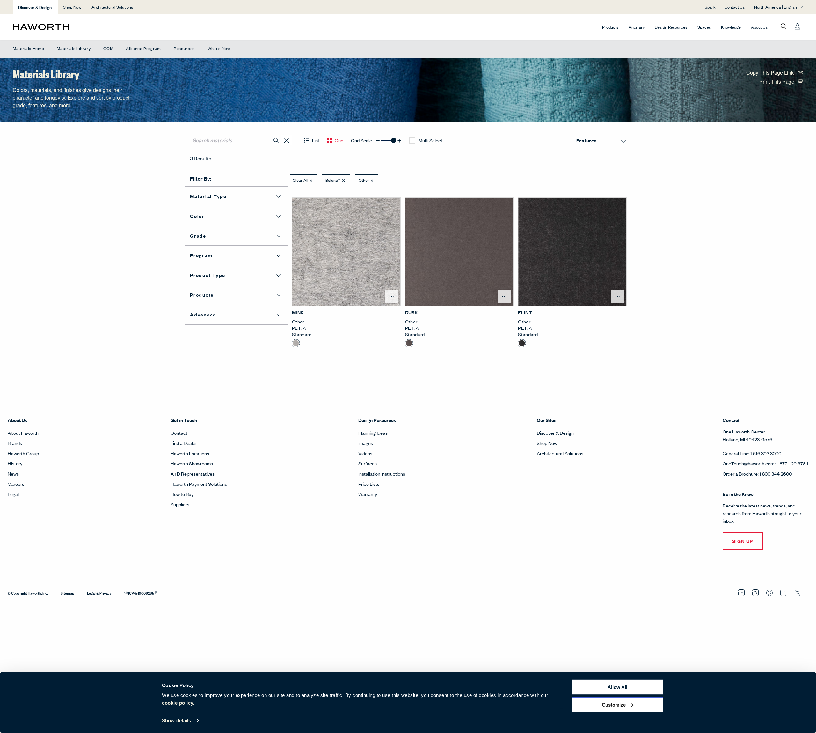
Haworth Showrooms (192, 463)
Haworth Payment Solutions (199, 483)
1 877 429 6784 (792, 463)
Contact (179, 432)
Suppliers (180, 504)
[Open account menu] (797, 26)
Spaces (704, 27)
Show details (176, 720)
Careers (16, 483)
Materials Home (28, 48)
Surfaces (367, 463)
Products (610, 27)
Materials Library (74, 48)
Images (365, 443)
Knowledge (731, 27)
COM (108, 48)
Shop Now (72, 7)
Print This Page (777, 82)
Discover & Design (555, 432)
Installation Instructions (381, 473)
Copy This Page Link (770, 73)
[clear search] (287, 140)
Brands (15, 443)
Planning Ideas (373, 432)
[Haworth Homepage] (92, 27)
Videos (365, 453)
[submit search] (276, 140)
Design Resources (671, 27)
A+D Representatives (193, 473)
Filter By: (200, 178)
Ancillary (637, 27)
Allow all (617, 687)
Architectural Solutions (112, 7)
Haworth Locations (190, 453)
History (15, 463)
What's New (219, 48)
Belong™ (333, 180)
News (13, 473)
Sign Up (742, 540)
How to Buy (182, 494)
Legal (13, 494)
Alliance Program (143, 48)
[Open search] (783, 26)
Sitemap (67, 592)
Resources (184, 48)
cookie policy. (178, 703)
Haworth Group (23, 453)
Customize (614, 704)
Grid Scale (361, 140)
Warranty (367, 494)
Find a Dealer (184, 443)
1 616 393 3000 (765, 453)
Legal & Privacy (99, 592)
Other (364, 180)
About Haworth (23, 432)
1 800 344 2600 (776, 473)
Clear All (300, 180)
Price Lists (368, 483)
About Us (759, 27)
